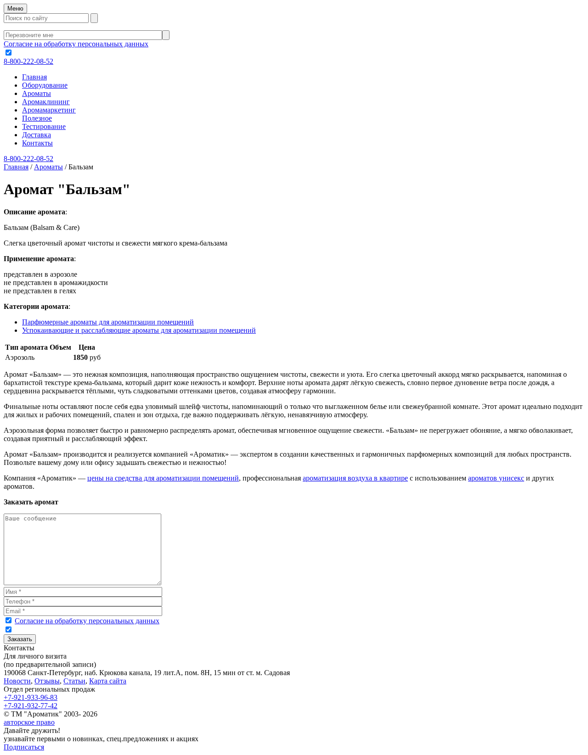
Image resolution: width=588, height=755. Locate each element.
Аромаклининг (46, 102)
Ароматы (36, 93)
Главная (34, 77)
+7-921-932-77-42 (30, 706)
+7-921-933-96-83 (30, 697)
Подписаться (24, 747)
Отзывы (47, 681)
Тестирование (44, 126)
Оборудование (45, 85)
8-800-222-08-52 (28, 61)
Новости (17, 681)
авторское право (29, 722)
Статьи (74, 681)
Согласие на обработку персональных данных (76, 44)
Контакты (37, 143)
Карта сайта (107, 681)
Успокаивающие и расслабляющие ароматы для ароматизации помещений (139, 330)
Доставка (36, 135)
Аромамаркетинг (49, 110)
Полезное (37, 118)
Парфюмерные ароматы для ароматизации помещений (108, 322)
